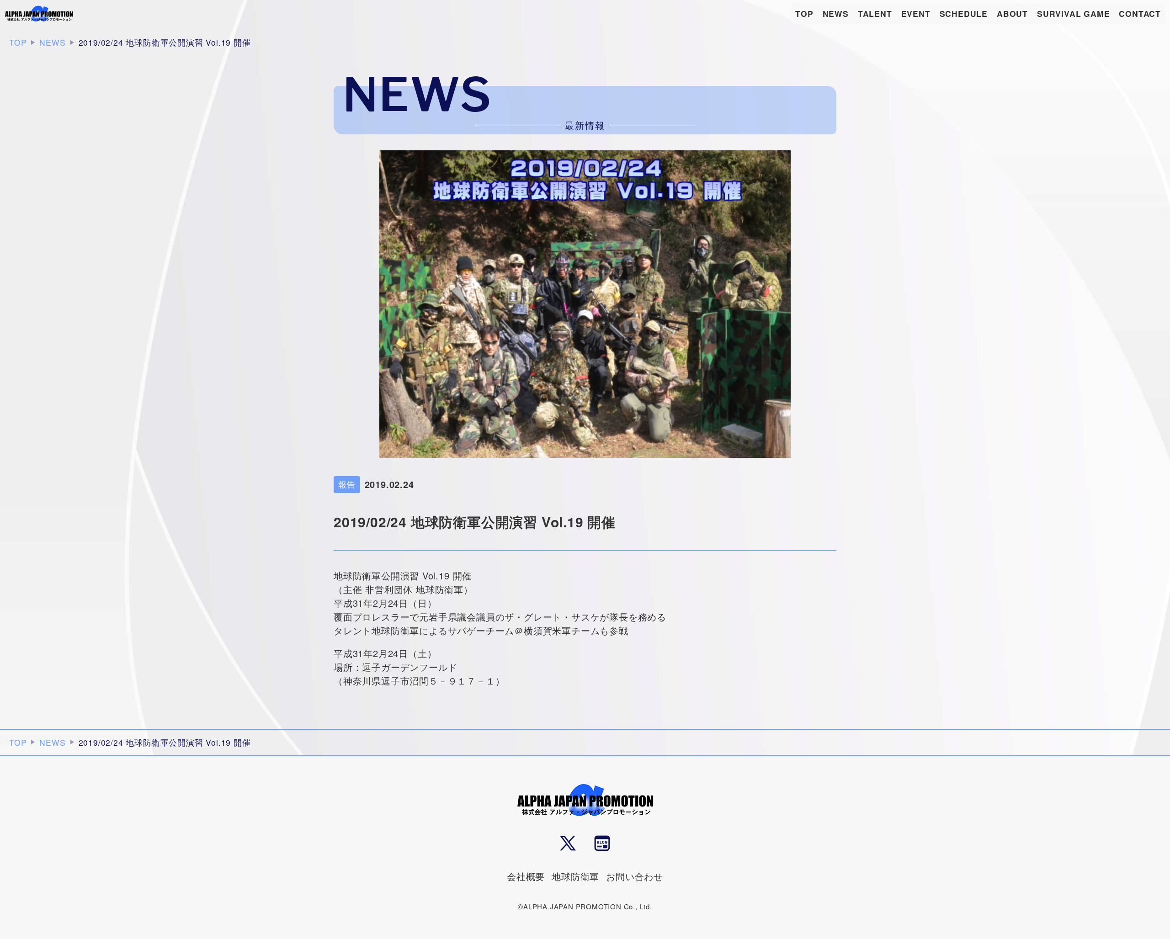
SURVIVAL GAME (1073, 13)
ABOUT (1012, 13)
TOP (804, 13)
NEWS (836, 13)
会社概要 (526, 876)
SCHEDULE (964, 13)
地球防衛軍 (575, 876)
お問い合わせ (634, 876)
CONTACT (1140, 13)
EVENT (916, 13)
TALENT (875, 13)
